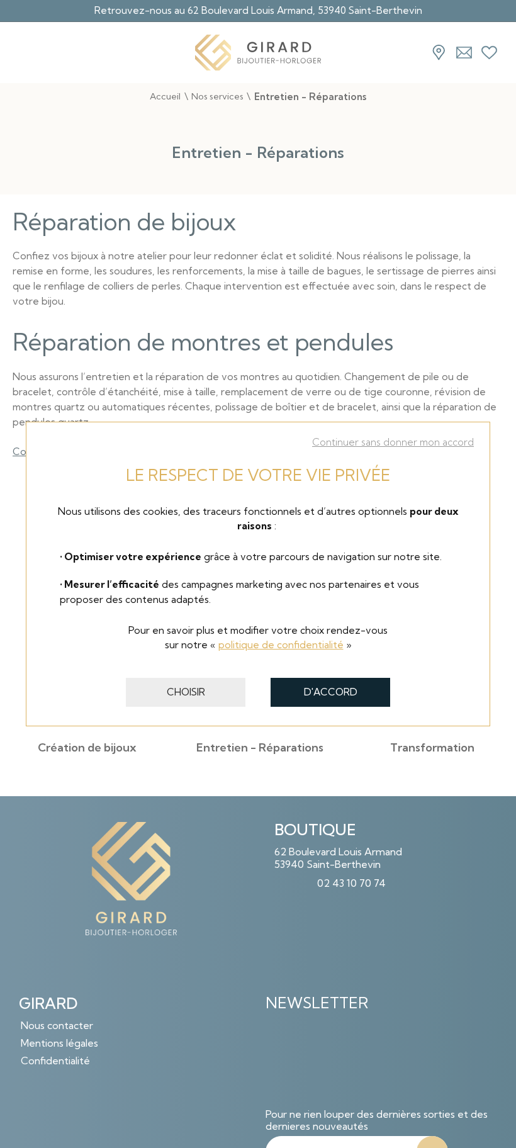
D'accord (330, 692)
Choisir (186, 692)
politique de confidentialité (281, 645)
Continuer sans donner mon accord (393, 442)
